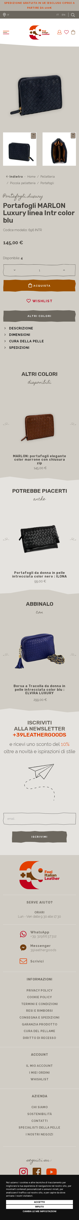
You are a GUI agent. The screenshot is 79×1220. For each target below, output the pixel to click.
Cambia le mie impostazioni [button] (39, 1211)
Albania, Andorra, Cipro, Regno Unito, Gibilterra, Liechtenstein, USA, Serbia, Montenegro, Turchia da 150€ (39, 8)
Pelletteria (48, 181)
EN (63, 19)
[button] (18, 333)
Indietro (16, 181)
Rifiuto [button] (39, 1206)
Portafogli (47, 188)
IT (58, 19)
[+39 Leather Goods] (39, 37)
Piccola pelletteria (23, 188)
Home (31, 181)
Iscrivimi (39, 841)
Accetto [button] (39, 1202)
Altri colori (39, 320)
